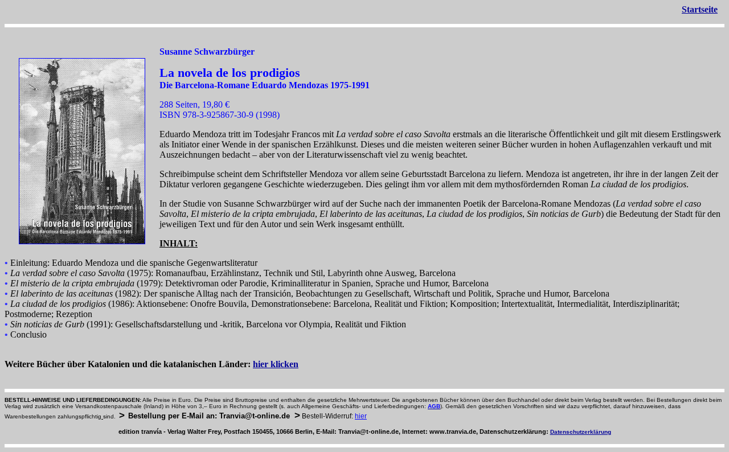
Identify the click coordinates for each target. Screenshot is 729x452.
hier (361, 416)
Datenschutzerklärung (580, 432)
